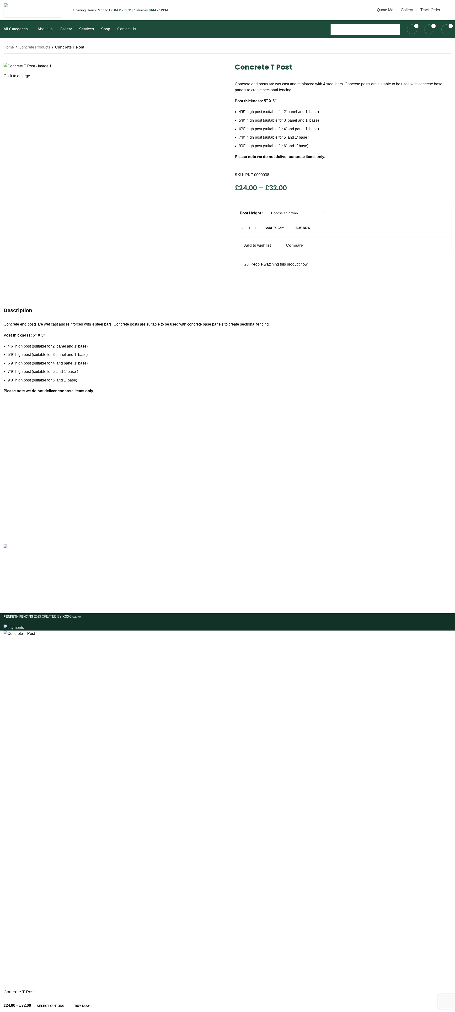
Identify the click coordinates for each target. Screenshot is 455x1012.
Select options (50, 1006)
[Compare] (101, 1006)
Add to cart (275, 228)
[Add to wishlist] (114, 1006)
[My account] (449, 10)
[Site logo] (32, 10)
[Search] (394, 29)
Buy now (82, 1006)
